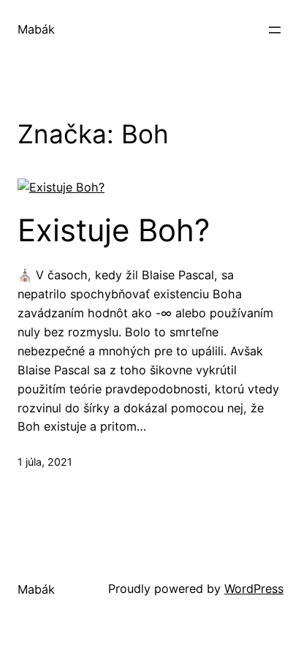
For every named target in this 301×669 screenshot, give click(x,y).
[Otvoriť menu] (274, 30)
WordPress (253, 588)
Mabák (36, 29)
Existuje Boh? (114, 230)
